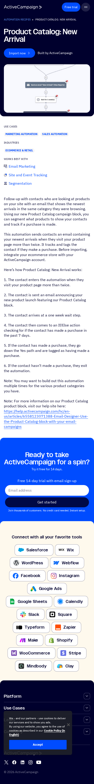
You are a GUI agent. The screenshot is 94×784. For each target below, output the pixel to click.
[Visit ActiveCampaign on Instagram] (30, 762)
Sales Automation (54, 134)
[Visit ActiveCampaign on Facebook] (14, 762)
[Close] (68, 725)
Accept (38, 745)
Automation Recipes (17, 19)
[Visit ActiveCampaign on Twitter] (6, 762)
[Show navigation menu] (85, 7)
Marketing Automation (21, 134)
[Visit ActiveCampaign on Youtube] (38, 762)
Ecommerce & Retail (19, 150)
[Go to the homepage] (23, 7)
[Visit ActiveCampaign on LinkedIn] (22, 762)
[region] (38, 733)
